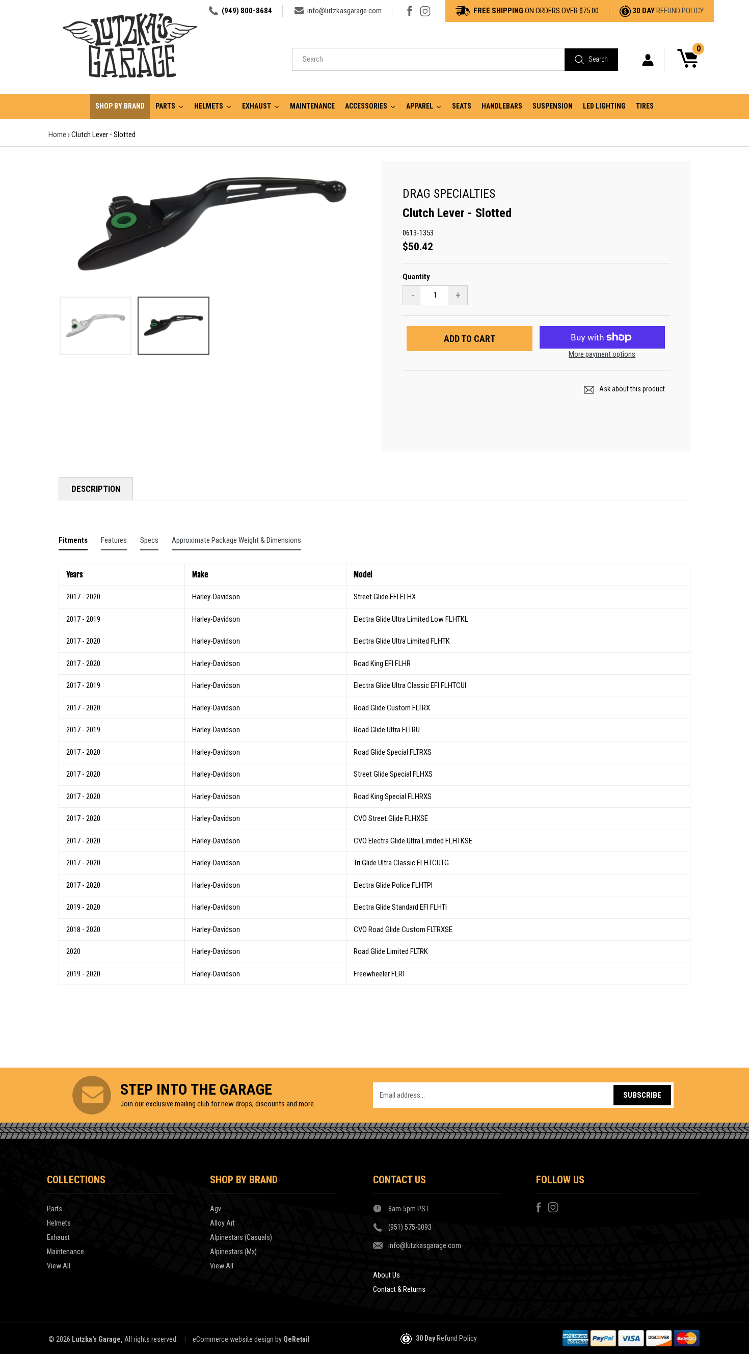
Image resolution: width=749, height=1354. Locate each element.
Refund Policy (680, 10)
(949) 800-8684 (247, 10)
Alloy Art (222, 1223)
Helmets (59, 1223)
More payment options (602, 354)
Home (57, 134)
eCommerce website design (233, 1339)
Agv (215, 1209)
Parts (54, 1209)
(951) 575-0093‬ (410, 1227)
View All (58, 1266)
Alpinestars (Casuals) (241, 1237)
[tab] (73, 542)
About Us (386, 1275)
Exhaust (58, 1237)
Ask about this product (631, 389)
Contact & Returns (399, 1289)
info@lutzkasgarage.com (344, 10)
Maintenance (65, 1251)
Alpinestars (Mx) (233, 1251)
